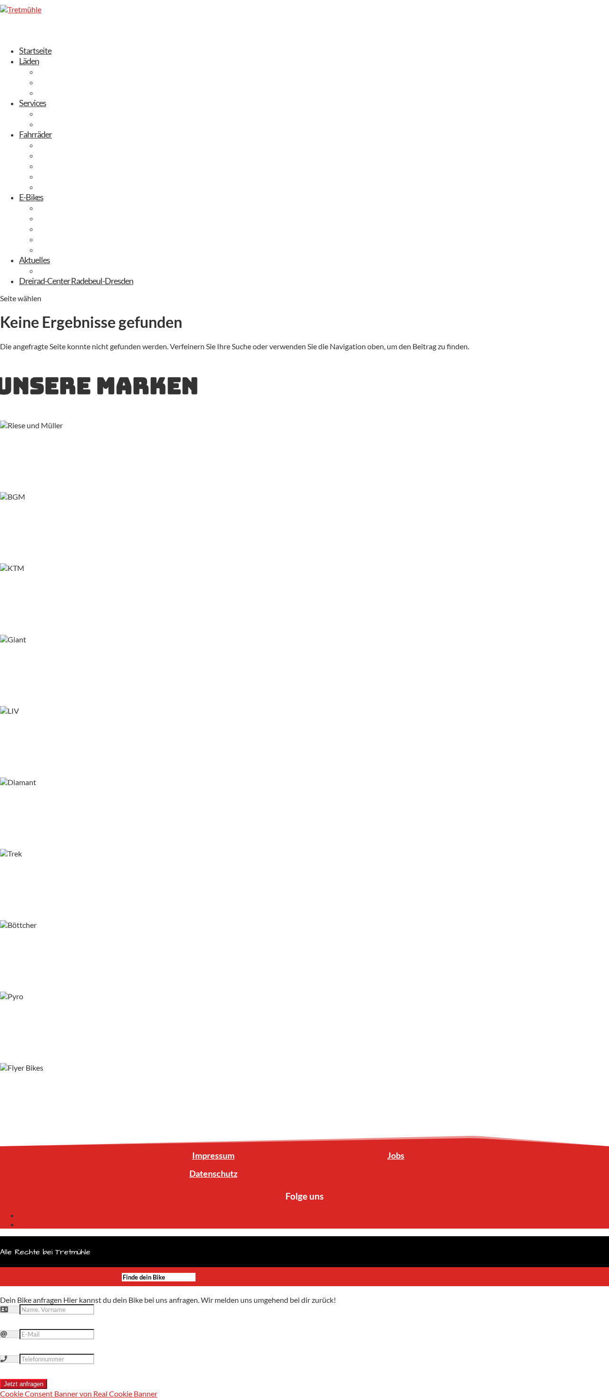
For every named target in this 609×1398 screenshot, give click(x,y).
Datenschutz (213, 1173)
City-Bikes (55, 155)
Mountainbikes (63, 186)
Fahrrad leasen (62, 113)
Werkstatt (55, 123)
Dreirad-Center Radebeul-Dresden (76, 281)
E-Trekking (55, 218)
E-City (48, 207)
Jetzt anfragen (23, 1384)
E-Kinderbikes (61, 249)
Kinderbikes (57, 176)
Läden (29, 61)
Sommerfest (58, 270)
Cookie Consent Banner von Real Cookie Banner (78, 1393)
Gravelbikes (57, 165)
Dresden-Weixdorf (69, 71)
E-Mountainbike (64, 228)
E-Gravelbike (59, 239)
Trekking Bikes (61, 144)
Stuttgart (53, 92)
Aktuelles (34, 260)
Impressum (213, 1155)
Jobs (395, 1155)
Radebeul (53, 82)
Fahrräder (35, 134)
